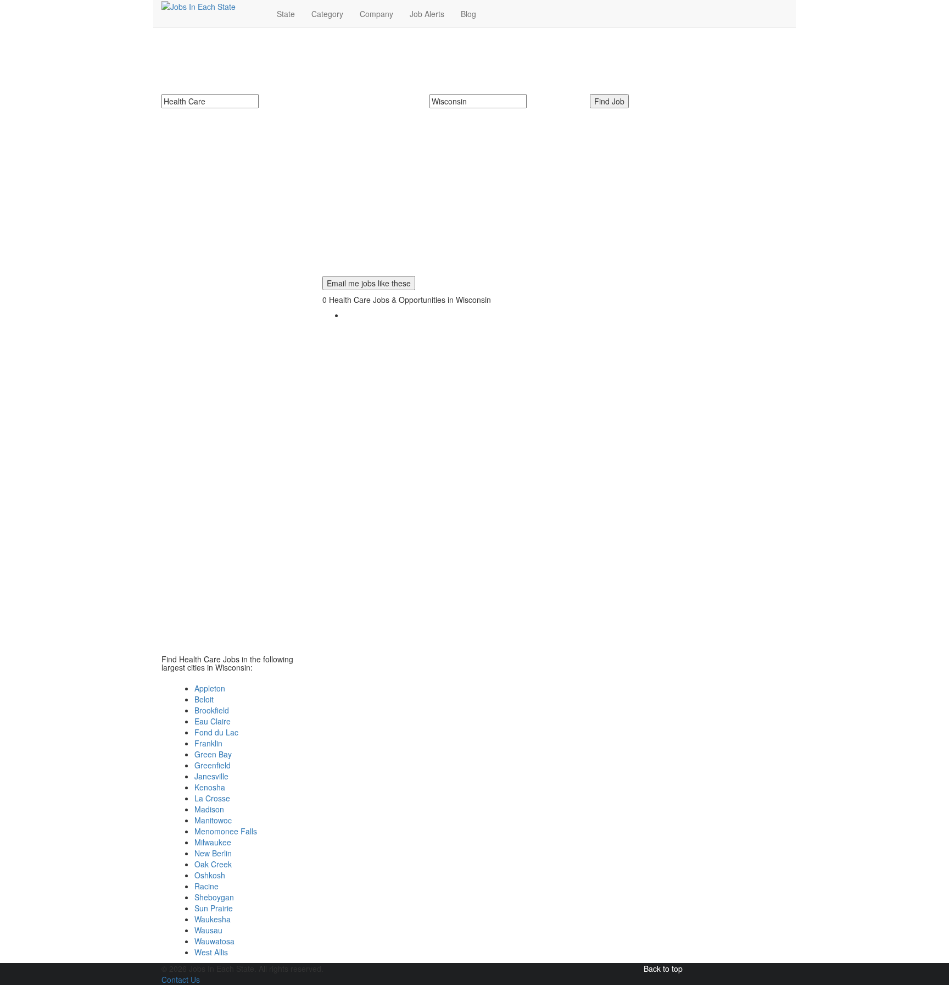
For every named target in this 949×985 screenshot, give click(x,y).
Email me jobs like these (369, 283)
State (286, 13)
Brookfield (211, 710)
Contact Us (180, 979)
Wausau (208, 930)
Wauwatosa (214, 941)
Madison (209, 809)
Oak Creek (213, 864)
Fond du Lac (216, 732)
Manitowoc (213, 820)
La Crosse (212, 798)
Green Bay (213, 754)
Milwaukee (212, 842)
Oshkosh (209, 875)
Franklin (208, 743)
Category (327, 13)
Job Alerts (427, 13)
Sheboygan (214, 897)
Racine (206, 886)
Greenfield (212, 765)
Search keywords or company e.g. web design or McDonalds (274, 113)
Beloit (204, 699)
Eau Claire (212, 721)
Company (376, 13)
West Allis (211, 952)
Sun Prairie (213, 908)
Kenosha (209, 787)
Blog (468, 13)
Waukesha (212, 919)
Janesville (211, 776)
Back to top (663, 968)
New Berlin (213, 853)
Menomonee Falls (225, 831)
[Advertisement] (474, 199)
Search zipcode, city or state (482, 113)
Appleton (209, 688)
